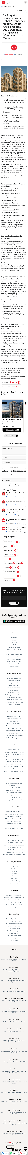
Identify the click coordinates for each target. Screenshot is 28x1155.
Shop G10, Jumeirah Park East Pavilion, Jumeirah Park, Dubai (14, 1040)
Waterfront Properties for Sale (14, 816)
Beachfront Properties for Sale (14, 811)
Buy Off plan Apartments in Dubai (14, 840)
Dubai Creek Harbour (9, 422)
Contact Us (14, 642)
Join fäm (14, 640)
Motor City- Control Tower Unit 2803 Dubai (14, 1061)
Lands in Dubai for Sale (14, 704)
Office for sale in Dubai (14, 692)
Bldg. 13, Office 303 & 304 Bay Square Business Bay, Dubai (14, 980)
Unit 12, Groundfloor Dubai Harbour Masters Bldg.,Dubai (14, 1000)
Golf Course (14, 876)
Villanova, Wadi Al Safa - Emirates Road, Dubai (14, 1091)
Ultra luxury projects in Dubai (14, 904)
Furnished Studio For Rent (14, 761)
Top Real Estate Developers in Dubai (14, 652)
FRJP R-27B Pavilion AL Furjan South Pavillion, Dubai (14, 958)
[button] (20, 435)
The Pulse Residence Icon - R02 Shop (14, 1030)
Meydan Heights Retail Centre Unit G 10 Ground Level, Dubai (14, 1050)
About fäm (14, 637)
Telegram (6, 1153)
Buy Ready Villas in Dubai (14, 697)
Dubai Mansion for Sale (14, 680)
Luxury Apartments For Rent (14, 792)
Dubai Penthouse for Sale (14, 678)
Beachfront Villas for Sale (14, 821)
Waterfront (14, 871)
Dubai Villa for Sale (14, 685)
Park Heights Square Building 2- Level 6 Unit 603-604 (14, 1010)
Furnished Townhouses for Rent (14, 735)
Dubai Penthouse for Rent (14, 716)
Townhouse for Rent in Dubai (14, 726)
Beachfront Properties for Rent (14, 814)
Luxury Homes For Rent (14, 797)
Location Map (14, 645)
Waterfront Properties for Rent (14, 819)
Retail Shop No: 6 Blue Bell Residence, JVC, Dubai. (14, 1133)
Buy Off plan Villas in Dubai (14, 842)
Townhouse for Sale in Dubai (14, 699)
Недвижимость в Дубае (14, 666)
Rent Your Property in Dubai (14, 738)
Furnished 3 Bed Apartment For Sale (14, 757)
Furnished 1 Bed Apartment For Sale (14, 752)
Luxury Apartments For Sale (14, 783)
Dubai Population (14, 940)
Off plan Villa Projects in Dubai (14, 850)
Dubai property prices (14, 928)
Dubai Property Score (14, 657)
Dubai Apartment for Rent (14, 719)
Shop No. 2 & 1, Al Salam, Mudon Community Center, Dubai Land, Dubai (14, 1070)
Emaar (5, 424)
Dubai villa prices (14, 933)
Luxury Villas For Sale (14, 785)
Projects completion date (14, 921)
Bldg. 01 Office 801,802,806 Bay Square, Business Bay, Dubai (14, 969)
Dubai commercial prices (14, 935)
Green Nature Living (14, 881)
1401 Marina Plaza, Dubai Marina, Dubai (14, 1021)
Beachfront (14, 869)
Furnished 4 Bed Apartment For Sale (14, 759)
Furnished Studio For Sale (14, 750)
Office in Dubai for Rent (14, 723)
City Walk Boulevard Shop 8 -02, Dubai (14, 990)
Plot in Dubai (14, 690)
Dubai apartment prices (14, 931)
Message (24, 1153)
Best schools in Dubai (14, 926)
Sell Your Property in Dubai (14, 664)
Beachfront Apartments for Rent (14, 828)
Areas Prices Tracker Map (14, 661)
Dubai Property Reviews (14, 907)
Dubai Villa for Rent (14, 721)
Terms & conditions (13, 1144)
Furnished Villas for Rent (14, 733)
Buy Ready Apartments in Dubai (14, 695)
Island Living (14, 878)
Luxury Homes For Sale (14, 788)
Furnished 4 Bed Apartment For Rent (14, 771)
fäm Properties (9, 54)
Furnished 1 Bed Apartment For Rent (14, 764)
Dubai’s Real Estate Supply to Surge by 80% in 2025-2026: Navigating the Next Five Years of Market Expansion (15, 511)
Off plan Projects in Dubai (14, 847)
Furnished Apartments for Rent (14, 730)
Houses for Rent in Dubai (14, 728)
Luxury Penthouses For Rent (14, 800)
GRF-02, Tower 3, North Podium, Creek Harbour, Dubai (14, 1101)
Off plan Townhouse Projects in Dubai (14, 854)
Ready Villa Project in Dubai (14, 895)
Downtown (14, 873)
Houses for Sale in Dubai (14, 688)
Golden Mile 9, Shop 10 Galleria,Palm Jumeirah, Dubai (14, 1081)
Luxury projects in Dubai (14, 902)
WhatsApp (15, 1153)
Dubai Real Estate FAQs (14, 649)
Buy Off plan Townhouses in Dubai (14, 845)
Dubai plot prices (14, 938)
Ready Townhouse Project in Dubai (14, 900)
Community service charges (14, 919)
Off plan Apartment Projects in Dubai (14, 852)
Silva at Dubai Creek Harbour (11, 420)
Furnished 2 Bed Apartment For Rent (14, 766)
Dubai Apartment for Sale (14, 683)
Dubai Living (14, 866)
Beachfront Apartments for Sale (14, 826)
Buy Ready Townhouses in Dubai (14, 702)
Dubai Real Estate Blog (14, 647)
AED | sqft (11, 1147)
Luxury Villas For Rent (14, 795)
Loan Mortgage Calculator (14, 659)
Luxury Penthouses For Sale (14, 790)
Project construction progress (14, 923)
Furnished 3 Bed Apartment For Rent (14, 769)
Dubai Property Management (14, 654)
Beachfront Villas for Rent (14, 823)
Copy (19, 386)
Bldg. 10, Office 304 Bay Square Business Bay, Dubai (14, 1122)
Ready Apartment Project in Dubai (14, 897)
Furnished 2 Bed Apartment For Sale (14, 754)
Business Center (14, 883)
